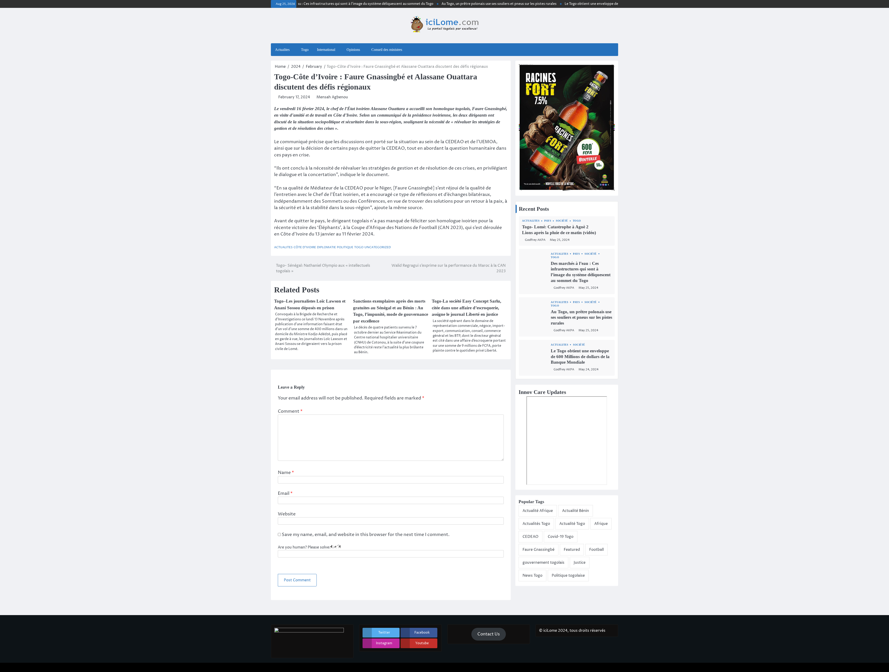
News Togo (532, 575)
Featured (572, 549)
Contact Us (488, 634)
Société (562, 221)
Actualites (282, 50)
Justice (579, 562)
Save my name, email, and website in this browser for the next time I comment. (366, 535)
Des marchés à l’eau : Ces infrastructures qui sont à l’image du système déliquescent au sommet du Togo (326, 4)
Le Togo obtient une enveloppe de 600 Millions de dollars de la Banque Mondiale (602, 4)
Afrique (601, 523)
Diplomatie (326, 247)
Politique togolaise (568, 575)
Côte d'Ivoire (305, 247)
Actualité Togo (572, 523)
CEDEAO (530, 536)
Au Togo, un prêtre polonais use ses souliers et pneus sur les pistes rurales (473, 4)
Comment (290, 411)
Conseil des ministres (386, 50)
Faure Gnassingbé (538, 549)
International (326, 50)
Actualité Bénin (575, 510)
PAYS (547, 221)
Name (286, 473)
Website (287, 514)
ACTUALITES (283, 247)
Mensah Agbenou (332, 97)
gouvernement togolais (543, 562)
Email (285, 493)
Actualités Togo (536, 523)
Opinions (353, 50)
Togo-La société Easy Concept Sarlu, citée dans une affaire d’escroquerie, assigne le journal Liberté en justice (466, 308)
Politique (345, 247)
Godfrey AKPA (535, 240)
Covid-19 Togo (560, 536)
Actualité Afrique (538, 510)
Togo (305, 50)
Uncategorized (377, 247)
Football (596, 549)
